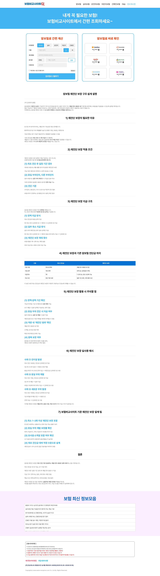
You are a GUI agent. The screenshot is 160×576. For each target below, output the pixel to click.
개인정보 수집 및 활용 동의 (37, 70)
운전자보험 (95, 4)
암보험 (78, 4)
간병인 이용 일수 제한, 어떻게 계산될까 (36, 520)
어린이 (64, 45)
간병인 (72, 45)
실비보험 (86, 4)
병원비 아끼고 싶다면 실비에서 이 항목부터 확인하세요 (41, 505)
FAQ (123, 4)
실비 (48, 45)
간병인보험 (116, 4)
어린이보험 (106, 4)
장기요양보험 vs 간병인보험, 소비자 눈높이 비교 (39, 513)
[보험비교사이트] (34, 4)
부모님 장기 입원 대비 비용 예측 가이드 (36, 524)
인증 (71, 60)
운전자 (56, 45)
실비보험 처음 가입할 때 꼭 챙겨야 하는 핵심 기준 (39, 509)
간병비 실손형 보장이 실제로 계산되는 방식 (38, 528)
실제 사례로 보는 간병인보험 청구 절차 (36, 516)
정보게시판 (131, 4)
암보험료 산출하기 (52, 76)
